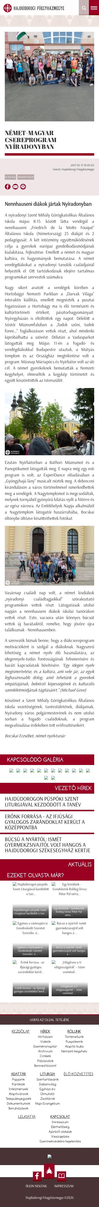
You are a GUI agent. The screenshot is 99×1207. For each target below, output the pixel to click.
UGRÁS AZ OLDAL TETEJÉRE (49, 1020)
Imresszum (60, 1122)
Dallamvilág (47, 1084)
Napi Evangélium (47, 1103)
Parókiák (18, 1084)
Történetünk (74, 1037)
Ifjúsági (10, 177)
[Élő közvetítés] (49, 1171)
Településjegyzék (18, 1099)
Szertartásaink (48, 1079)
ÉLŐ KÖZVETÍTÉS (78, 1074)
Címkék (45, 1056)
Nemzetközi (26, 177)
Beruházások (18, 1108)
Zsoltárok (47, 1099)
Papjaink (18, 1079)
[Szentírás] (61, 1176)
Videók (45, 1041)
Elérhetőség (60, 1127)
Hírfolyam (45, 1037)
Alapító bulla (74, 1046)
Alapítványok (18, 1094)
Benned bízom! (45, 1066)
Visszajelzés (60, 1136)
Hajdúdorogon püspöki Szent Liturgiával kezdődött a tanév (43, 802)
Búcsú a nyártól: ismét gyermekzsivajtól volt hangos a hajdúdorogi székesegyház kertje (47, 845)
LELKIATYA (27, 1116)
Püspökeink (74, 1041)
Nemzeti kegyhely (74, 1051)
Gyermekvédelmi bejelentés (60, 1141)
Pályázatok (45, 1061)
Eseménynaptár (45, 1046)
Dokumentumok (18, 1103)
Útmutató (48, 1094)
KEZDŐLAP (21, 1031)
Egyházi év (48, 1089)
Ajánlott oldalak (60, 1132)
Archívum (45, 1051)
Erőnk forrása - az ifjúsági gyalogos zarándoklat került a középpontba (45, 822)
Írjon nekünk (36, 1186)
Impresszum (64, 1186)
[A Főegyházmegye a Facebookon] (37, 1176)
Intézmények (18, 1089)
